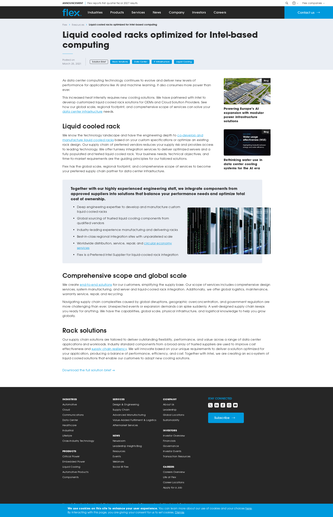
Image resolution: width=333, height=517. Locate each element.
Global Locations (173, 414)
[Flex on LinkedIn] (216, 405)
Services (138, 12)
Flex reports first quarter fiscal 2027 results (100, 3)
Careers (220, 12)
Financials (169, 440)
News (157, 12)
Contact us (306, 13)
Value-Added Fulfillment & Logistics (134, 420)
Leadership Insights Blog (127, 445)
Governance (171, 445)
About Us (168, 404)
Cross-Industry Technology (78, 440)
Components (70, 477)
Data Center (140, 61)
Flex (64, 24)
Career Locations (173, 482)
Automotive (69, 404)
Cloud (66, 409)
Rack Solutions (120, 61)
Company (176, 12)
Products (117, 12)
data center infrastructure (82, 111)
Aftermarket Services (125, 425)
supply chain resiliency (109, 349)
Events (117, 456)
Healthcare (69, 425)
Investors (199, 12)
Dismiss (179, 512)
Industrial (68, 430)
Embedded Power (73, 461)
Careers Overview (174, 471)
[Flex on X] (210, 405)
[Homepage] (72, 12)
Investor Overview (174, 435)
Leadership (170, 409)
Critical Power (70, 456)
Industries (95, 12)
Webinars (118, 461)
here (248, 508)
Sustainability (171, 420)
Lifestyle (67, 435)
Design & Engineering (126, 404)
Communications (72, 414)
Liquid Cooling (183, 61)
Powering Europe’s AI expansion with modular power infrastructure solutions (244, 114)
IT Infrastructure (162, 61)
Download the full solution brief (86, 370)
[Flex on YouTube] (235, 405)
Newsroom (119, 440)
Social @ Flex (121, 466)
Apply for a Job (172, 487)
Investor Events (172, 451)
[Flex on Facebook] (223, 405)
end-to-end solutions (96, 284)
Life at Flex (169, 477)
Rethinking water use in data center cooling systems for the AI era (243, 164)
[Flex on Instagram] (229, 405)
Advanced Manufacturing (129, 414)
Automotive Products (75, 471)
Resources (78, 24)
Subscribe (222, 418)
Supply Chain (121, 409)
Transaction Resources (176, 456)
